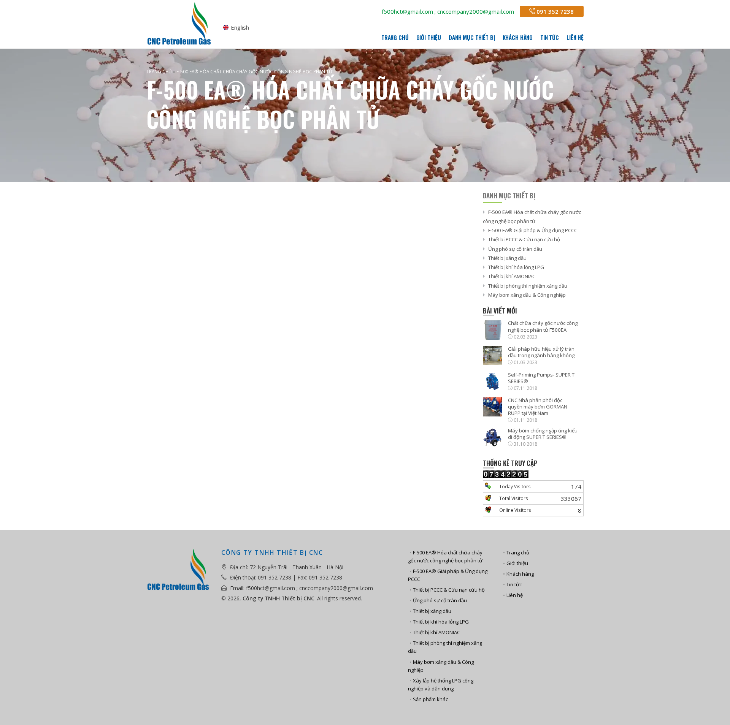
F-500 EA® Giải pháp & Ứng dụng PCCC (532, 230)
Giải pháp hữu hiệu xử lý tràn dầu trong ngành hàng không (541, 352)
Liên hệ (575, 37)
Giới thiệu (428, 37)
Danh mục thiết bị (472, 37)
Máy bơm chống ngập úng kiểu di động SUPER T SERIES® (543, 433)
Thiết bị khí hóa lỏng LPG (516, 267)
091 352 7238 (554, 11)
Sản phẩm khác (430, 699)
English (240, 27)
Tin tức (549, 37)
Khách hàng (518, 37)
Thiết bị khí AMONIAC (511, 276)
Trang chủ (395, 37)
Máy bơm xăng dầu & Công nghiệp (527, 294)
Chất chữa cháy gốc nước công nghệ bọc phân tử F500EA (543, 326)
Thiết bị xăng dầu (507, 258)
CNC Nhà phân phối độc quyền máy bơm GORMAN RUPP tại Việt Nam (537, 406)
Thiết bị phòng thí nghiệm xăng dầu (527, 285)
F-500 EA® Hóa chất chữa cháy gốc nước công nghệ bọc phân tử (445, 556)
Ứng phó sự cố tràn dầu (515, 248)
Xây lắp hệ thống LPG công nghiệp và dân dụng (440, 684)
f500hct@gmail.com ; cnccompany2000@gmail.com (448, 11)
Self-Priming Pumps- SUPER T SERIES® (541, 378)
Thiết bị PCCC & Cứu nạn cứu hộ (524, 239)
